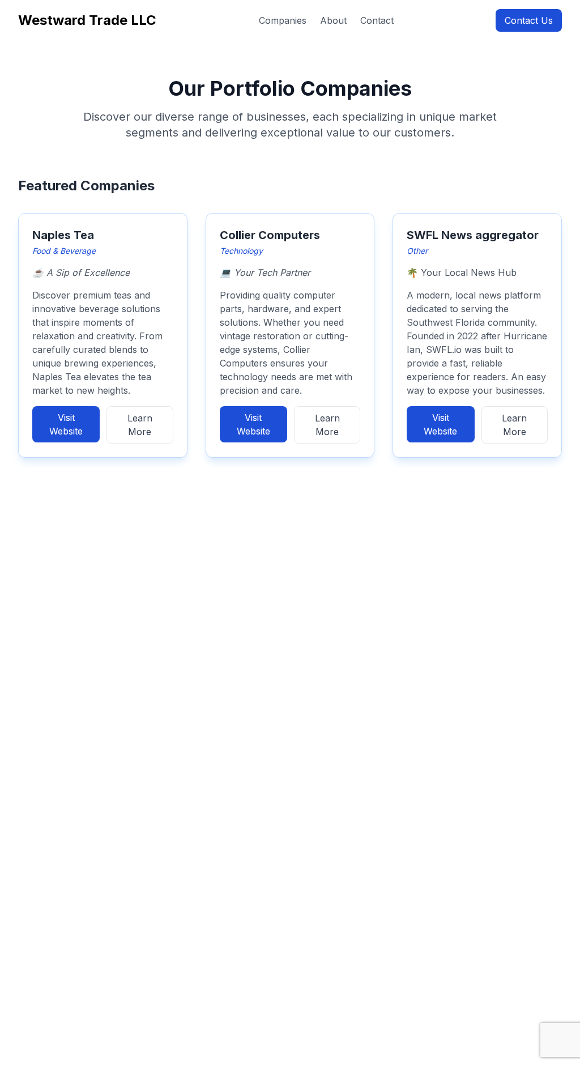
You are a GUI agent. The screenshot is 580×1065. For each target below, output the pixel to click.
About (333, 20)
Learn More (139, 424)
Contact (377, 20)
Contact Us (529, 20)
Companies (282, 20)
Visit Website (66, 424)
